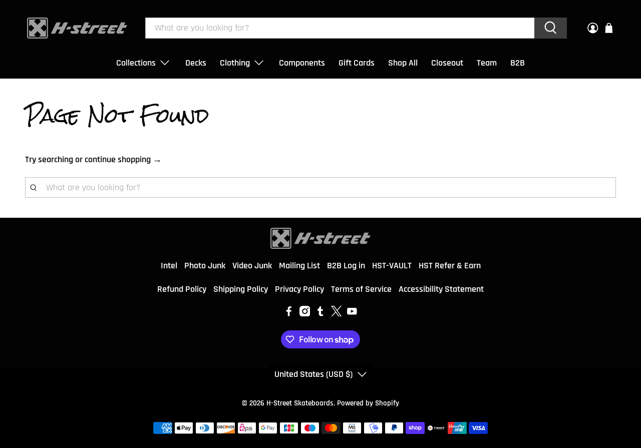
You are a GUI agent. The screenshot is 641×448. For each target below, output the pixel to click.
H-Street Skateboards (300, 403)
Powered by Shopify (368, 403)
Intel (169, 265)
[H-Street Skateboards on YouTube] (352, 313)
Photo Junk (204, 265)
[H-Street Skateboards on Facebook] (288, 313)
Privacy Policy (299, 289)
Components (302, 63)
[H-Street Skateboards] (77, 28)
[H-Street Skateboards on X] (336, 313)
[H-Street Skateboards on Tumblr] (320, 313)
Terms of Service (361, 289)
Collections (136, 63)
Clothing (235, 63)
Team (487, 63)
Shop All (403, 63)
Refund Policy (181, 289)
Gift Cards (357, 63)
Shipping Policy (240, 289)
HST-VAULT (392, 265)
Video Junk (252, 265)
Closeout (447, 63)
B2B (517, 63)
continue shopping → (123, 159)
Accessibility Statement (441, 289)
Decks (195, 63)
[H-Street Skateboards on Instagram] (304, 313)
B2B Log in (346, 265)
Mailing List (299, 265)
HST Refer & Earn (450, 265)
